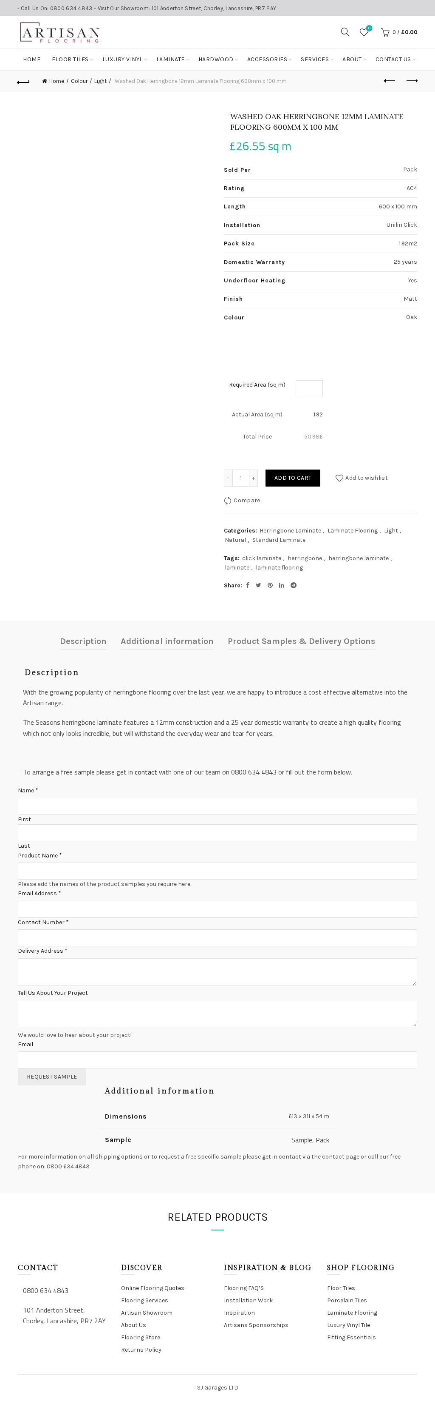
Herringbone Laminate (290, 530)
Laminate (170, 59)
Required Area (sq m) (257, 384)
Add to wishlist (366, 477)
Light (100, 81)
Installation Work (248, 1300)
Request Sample (52, 1076)
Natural (235, 540)
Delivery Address (43, 950)
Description (83, 641)
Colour (79, 81)
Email (25, 1044)
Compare (247, 500)
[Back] (23, 81)
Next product (411, 81)
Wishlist (369, 28)
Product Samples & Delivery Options (301, 641)
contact (146, 772)
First (24, 819)
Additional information (167, 641)
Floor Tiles (70, 59)
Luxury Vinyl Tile (348, 1325)
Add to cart (292, 477)
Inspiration (239, 1312)
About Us (133, 1325)
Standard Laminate (278, 540)
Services (315, 59)
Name (28, 790)
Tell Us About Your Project (53, 993)
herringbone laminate (358, 558)
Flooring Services (144, 1300)
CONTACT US (393, 59)
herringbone (305, 558)
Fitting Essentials (351, 1337)
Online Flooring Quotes (152, 1288)
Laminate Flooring (353, 530)
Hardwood (216, 59)
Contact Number (43, 922)
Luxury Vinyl (122, 59)
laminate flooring (279, 567)
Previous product (390, 81)
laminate (237, 567)
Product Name (40, 855)
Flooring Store (140, 1337)
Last (24, 845)
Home (56, 81)
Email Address (39, 893)
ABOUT (352, 59)
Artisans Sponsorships (256, 1325)
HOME (31, 59)
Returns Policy (141, 1349)
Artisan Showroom (146, 1312)
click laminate (261, 558)
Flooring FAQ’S (244, 1288)
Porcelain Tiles (347, 1300)
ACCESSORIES (267, 59)
